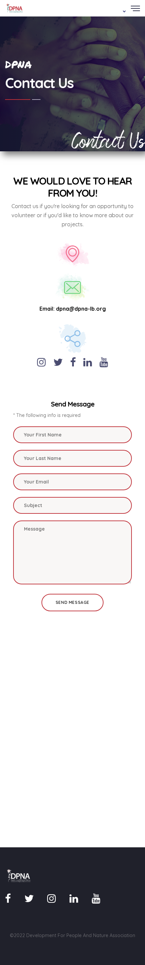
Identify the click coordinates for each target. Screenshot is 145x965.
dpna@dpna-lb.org (81, 308)
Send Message (72, 602)
